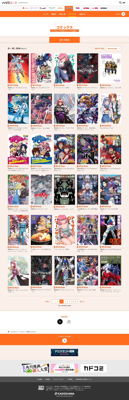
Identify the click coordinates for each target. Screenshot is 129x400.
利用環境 (70, 379)
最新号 (53, 14)
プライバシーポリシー (58, 379)
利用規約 (47, 379)
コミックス (72, 14)
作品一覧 (62, 14)
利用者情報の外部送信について (84, 379)
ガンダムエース (14, 331)
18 (75, 301)
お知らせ (82, 14)
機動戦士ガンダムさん (31, 331)
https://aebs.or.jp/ (79, 390)
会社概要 (39, 379)
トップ (46, 14)
